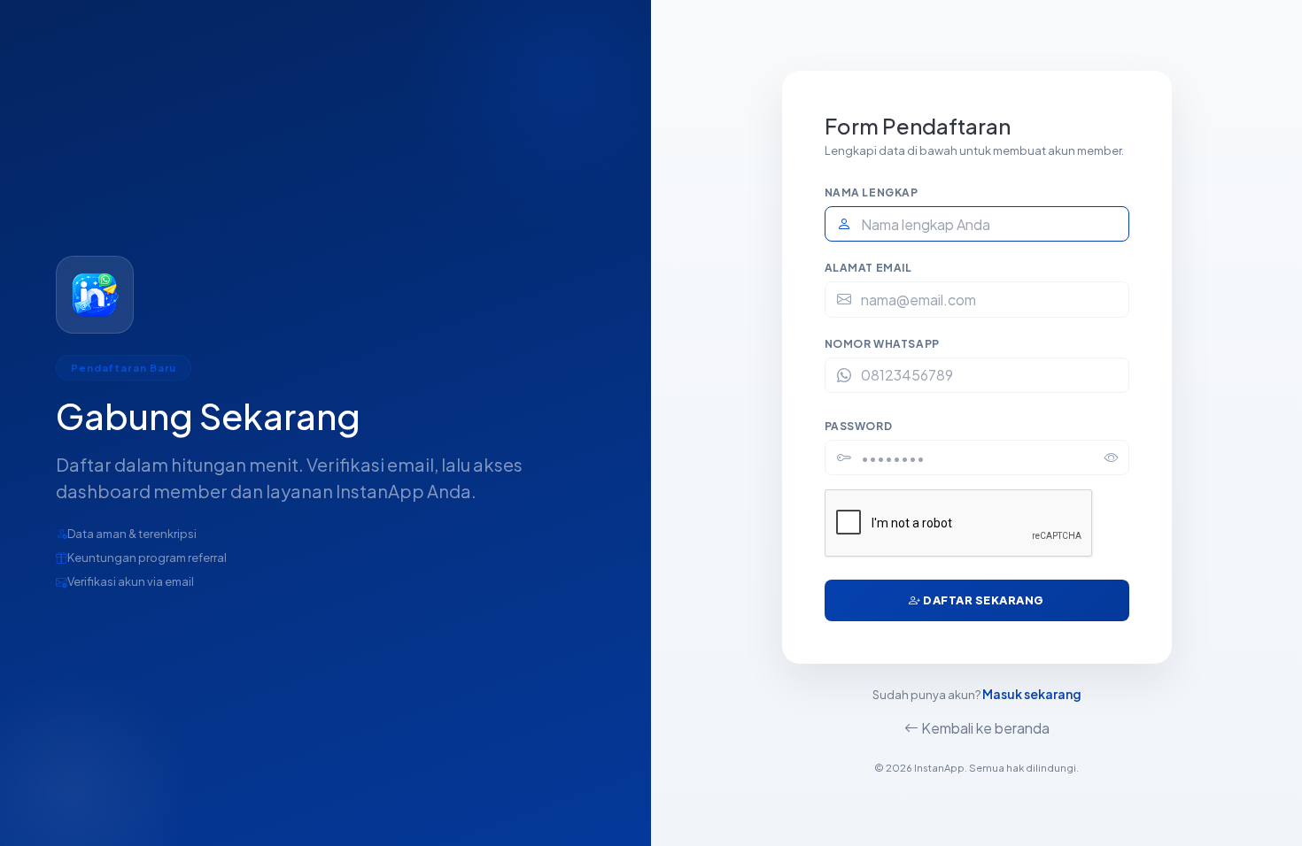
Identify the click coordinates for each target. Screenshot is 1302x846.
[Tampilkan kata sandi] (1111, 457)
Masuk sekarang (1031, 694)
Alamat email (868, 267)
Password (859, 426)
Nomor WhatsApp (882, 343)
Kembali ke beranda (984, 728)
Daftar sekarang (982, 600)
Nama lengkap (871, 192)
